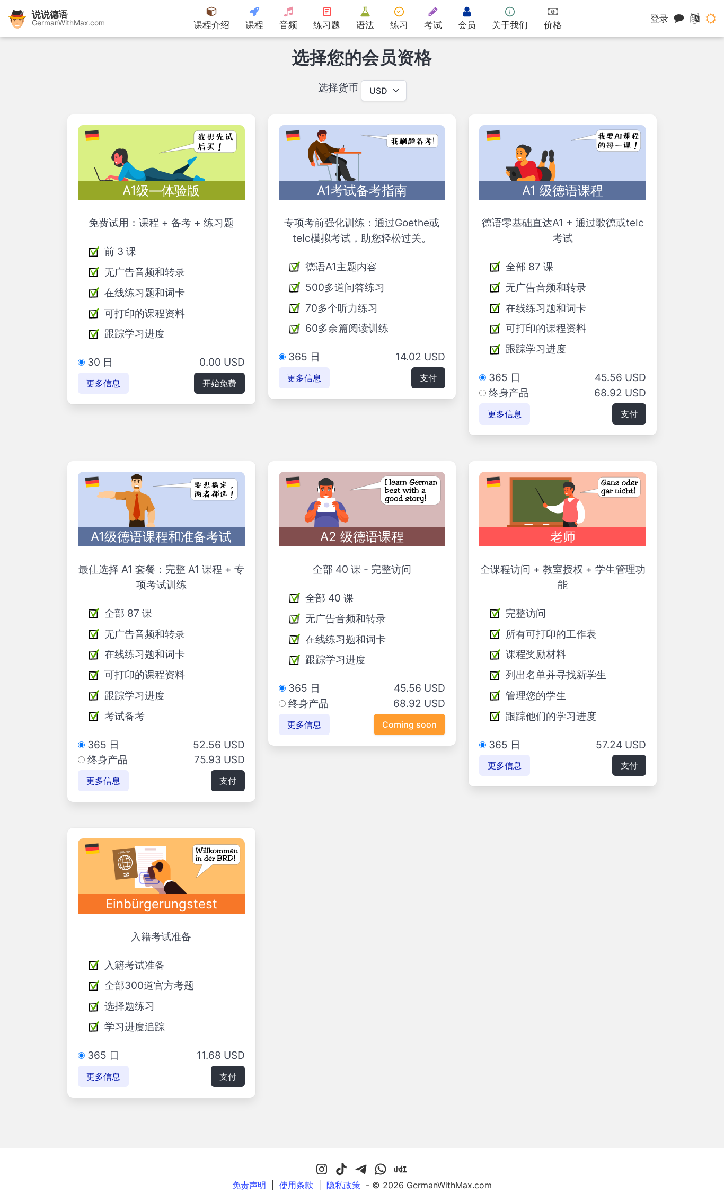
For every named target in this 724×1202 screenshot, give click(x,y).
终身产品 (507, 392)
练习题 (326, 24)
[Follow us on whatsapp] (380, 1169)
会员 (467, 24)
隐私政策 (343, 1185)
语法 (365, 24)
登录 (659, 18)
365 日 (303, 356)
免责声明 (249, 1185)
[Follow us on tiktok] (341, 1169)
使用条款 (296, 1185)
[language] (695, 19)
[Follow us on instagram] (321, 1169)
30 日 (99, 362)
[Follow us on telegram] (360, 1169)
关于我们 (510, 24)
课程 (254, 24)
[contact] (679, 19)
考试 (433, 24)
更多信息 (103, 383)
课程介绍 (211, 24)
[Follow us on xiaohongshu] (400, 1169)
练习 (399, 24)
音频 (288, 24)
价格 (553, 24)
